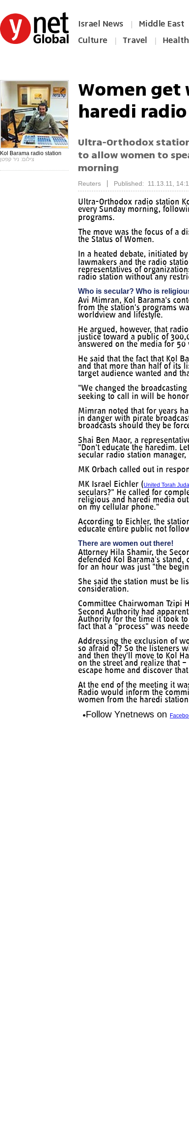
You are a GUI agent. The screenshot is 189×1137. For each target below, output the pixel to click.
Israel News (100, 23)
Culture (92, 40)
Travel (134, 40)
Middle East (161, 23)
